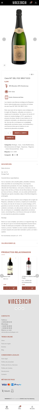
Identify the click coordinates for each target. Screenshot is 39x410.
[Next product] (33, 74)
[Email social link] (13, 155)
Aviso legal (4, 358)
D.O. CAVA (14, 151)
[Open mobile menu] (2, 3)
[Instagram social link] (19, 308)
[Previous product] (30, 74)
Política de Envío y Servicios (9, 365)
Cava (19, 145)
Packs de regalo (6, 343)
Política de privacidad (7, 362)
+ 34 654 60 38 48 (6, 328)
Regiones (31, 147)
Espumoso (24, 147)
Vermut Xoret (6, 276)
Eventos (3, 347)
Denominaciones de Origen (12, 147)
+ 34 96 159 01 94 (6, 322)
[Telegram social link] (17, 155)
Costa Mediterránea (28, 145)
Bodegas (14, 145)
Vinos (21, 149)
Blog (2, 350)
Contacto (4, 374)
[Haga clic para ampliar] (4, 65)
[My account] (36, 3)
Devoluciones (5, 371)
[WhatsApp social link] (15, 155)
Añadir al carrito (20, 133)
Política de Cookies (6, 368)
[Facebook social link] (16, 308)
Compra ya (9, 137)
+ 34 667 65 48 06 (6, 326)
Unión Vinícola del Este (12, 149)
